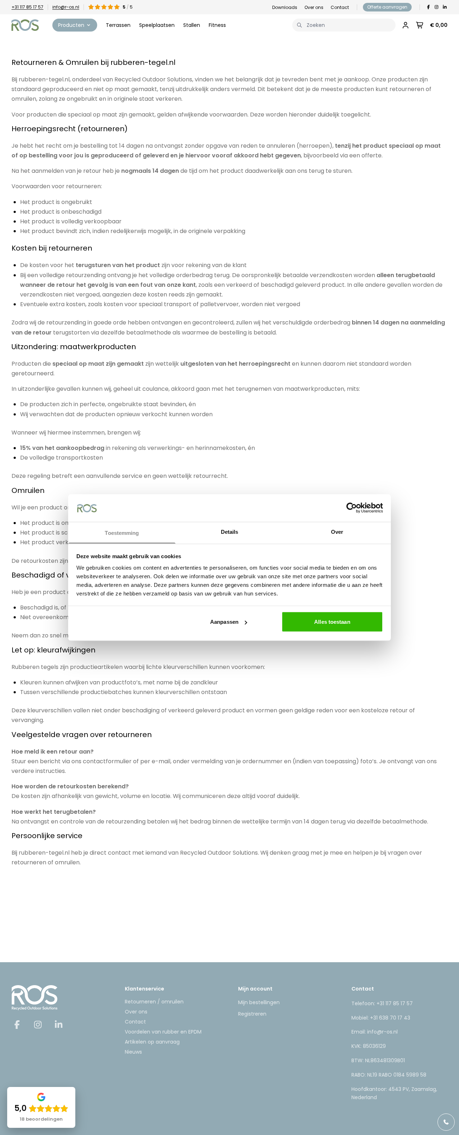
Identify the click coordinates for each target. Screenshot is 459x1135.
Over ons (313, 7)
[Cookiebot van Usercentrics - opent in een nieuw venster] (351, 508)
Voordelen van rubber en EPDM (163, 1031)
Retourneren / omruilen (154, 1001)
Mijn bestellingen (259, 1002)
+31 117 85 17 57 (27, 7)
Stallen (191, 25)
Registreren (252, 1013)
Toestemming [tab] (122, 532)
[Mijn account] (405, 25)
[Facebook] (428, 7)
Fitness (217, 25)
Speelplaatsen (157, 25)
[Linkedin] (445, 7)
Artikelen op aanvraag (152, 1041)
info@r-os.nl (65, 7)
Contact (340, 7)
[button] (74, 25)
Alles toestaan (332, 622)
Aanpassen (224, 622)
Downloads (284, 7)
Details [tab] (229, 531)
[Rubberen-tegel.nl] (25, 25)
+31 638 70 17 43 (390, 1017)
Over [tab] (337, 531)
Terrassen (118, 25)
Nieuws (133, 1051)
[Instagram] (436, 7)
